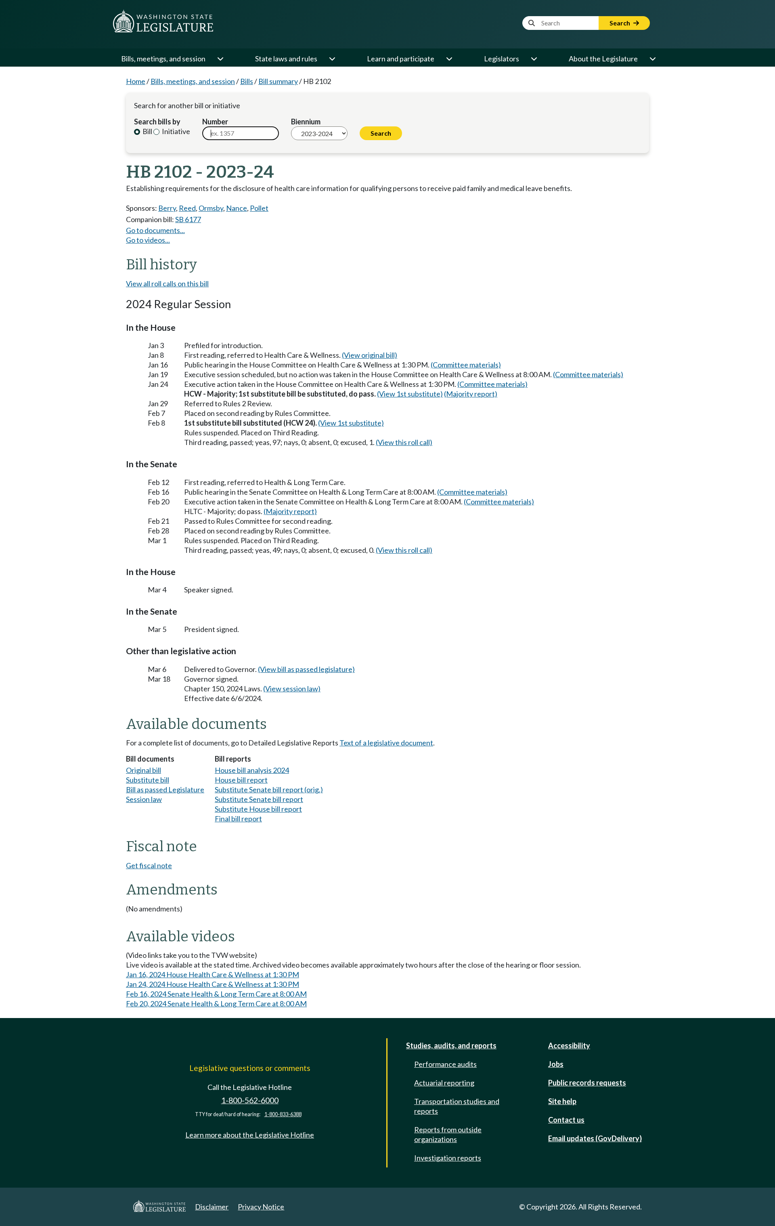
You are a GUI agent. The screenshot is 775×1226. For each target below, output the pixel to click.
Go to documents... (155, 230)
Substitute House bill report (258, 808)
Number (215, 121)
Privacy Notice (261, 1206)
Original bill (143, 770)
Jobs (555, 1064)
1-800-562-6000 (250, 1100)
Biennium (305, 121)
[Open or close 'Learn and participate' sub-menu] (449, 58)
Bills (246, 81)
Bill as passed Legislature (165, 789)
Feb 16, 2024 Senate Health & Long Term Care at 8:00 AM (216, 993)
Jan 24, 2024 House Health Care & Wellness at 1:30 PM (212, 984)
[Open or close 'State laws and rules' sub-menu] (331, 58)
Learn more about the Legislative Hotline (249, 1134)
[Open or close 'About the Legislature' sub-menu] (652, 58)
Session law (144, 799)
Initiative (175, 131)
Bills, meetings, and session (163, 58)
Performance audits (445, 1064)
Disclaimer (211, 1206)
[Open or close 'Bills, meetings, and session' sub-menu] (220, 58)
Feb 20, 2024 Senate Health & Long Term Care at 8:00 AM (216, 1003)
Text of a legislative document (386, 742)
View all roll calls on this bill (167, 283)
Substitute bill (147, 779)
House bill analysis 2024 (252, 770)
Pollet (259, 208)
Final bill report (238, 818)
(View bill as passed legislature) (306, 669)
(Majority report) (470, 393)
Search (620, 23)
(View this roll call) (404, 442)
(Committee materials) (466, 364)
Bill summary (278, 81)
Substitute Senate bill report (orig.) (269, 789)
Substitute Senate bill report (259, 799)
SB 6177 (188, 219)
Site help (562, 1101)
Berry (167, 208)
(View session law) (291, 688)
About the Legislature (603, 58)
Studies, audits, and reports (451, 1045)
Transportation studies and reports (456, 1106)
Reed (187, 208)
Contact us (566, 1119)
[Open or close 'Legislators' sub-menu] (533, 58)
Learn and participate (400, 58)
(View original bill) (369, 355)
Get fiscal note (149, 865)
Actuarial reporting (444, 1082)
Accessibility (569, 1045)
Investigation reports (447, 1157)
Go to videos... (148, 239)
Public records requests (587, 1082)
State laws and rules (286, 58)
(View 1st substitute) (410, 393)
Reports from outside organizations (448, 1134)
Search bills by (157, 121)
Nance (236, 208)
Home (135, 81)
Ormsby (211, 208)
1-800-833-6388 (283, 1114)
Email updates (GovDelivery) (595, 1138)
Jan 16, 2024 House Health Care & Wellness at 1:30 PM (212, 974)
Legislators (501, 58)
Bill (146, 131)
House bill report (241, 779)
